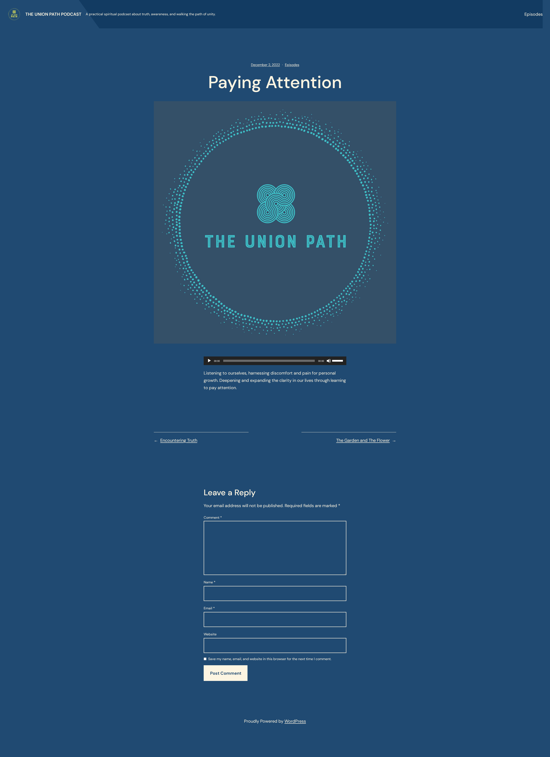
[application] (275, 360)
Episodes (533, 14)
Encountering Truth (178, 440)
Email (209, 608)
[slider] (338, 360)
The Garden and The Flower (363, 440)
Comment (213, 517)
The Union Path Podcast (53, 14)
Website (210, 634)
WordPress (295, 721)
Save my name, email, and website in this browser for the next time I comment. (269, 659)
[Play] (209, 361)
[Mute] (329, 361)
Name (209, 582)
